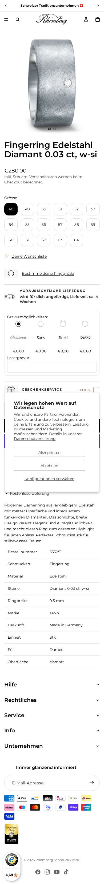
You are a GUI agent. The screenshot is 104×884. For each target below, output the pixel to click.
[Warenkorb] (97, 19)
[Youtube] (57, 872)
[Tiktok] (66, 872)
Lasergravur (18, 357)
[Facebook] (38, 872)
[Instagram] (47, 872)
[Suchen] (17, 19)
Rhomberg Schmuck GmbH (58, 860)
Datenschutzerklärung (35, 438)
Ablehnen (49, 465)
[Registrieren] (91, 782)
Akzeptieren (49, 452)
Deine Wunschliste (29, 256)
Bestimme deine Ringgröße (48, 273)
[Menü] (6, 19)
